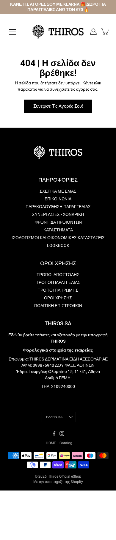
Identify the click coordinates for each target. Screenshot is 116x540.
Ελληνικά (54, 417)
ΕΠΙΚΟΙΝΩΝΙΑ (58, 198)
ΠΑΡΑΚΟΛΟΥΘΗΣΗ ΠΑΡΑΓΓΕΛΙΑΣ (58, 206)
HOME (51, 443)
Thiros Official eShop (64, 476)
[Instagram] (61, 433)
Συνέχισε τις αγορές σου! (58, 106)
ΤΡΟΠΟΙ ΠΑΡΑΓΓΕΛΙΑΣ (58, 282)
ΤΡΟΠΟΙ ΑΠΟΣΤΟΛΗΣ (58, 274)
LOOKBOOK (58, 245)
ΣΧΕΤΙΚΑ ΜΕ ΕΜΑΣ (58, 191)
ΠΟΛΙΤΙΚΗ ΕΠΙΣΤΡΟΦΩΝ (58, 305)
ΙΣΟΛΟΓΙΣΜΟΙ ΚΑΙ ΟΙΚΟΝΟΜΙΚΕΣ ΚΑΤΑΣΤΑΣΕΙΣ (58, 237)
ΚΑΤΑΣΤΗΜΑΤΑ (58, 230)
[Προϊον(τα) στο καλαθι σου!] (105, 31)
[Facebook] (54, 433)
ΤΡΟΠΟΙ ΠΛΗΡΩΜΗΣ (58, 290)
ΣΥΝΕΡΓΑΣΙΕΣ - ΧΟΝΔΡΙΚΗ (58, 214)
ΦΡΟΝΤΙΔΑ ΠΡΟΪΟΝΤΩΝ (58, 222)
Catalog (65, 443)
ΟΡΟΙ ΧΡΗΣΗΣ (58, 297)
